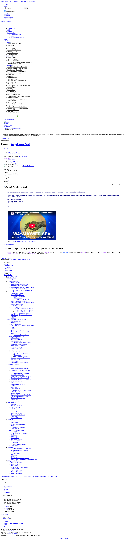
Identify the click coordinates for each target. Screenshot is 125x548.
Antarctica (13, 404)
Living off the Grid (16, 464)
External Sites (7, 65)
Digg (5, 487)
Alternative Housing (16, 462)
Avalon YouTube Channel (14, 50)
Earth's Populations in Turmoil (19, 301)
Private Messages (8, 265)
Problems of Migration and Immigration (21, 313)
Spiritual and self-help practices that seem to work (24, 459)
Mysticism (13, 451)
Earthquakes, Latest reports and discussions (22, 302)
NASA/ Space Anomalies (18, 392)
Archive (6, 524)
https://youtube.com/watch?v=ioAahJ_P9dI (24, 241)
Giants (12, 410)
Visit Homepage (12, 163)
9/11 (12, 367)
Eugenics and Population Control (20, 378)
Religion (13, 456)
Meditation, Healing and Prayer (12, 128)
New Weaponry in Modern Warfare (20, 358)
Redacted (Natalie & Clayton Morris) (17, 107)
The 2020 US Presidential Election (23, 310)
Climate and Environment (18, 296)
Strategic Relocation (16, 473)
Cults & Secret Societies (17, 375)
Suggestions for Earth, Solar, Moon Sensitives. (47, 476)
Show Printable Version (13, 152)
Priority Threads (15, 282)
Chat (5, 39)
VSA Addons (59, 538)
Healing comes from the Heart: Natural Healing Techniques (18, 476)
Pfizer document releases (14, 63)
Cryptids (13, 408)
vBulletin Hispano (13, 533)
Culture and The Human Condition (16, 319)
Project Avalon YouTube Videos (19, 285)
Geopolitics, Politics (16, 305)
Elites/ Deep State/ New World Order (21, 376)
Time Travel (14, 416)
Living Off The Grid (13, 461)
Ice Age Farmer (11, 91)
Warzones (13, 316)
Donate (6, 40)
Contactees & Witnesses (17, 441)
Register (6, 4)
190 (8, 180)
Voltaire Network (12, 77)
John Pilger (10, 76)
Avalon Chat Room (12, 53)
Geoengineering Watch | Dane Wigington (18, 96)
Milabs (13, 385)
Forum (6, 27)
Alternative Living (16, 321)
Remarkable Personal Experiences (20, 458)
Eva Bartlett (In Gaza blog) (14, 103)
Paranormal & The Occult (18, 415)
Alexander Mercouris (13, 110)
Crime (12, 327)
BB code (6, 506)
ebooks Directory (12, 59)
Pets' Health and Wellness (21, 356)
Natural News (11, 90)
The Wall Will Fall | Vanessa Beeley (17, 68)
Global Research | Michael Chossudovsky (18, 85)
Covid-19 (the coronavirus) (21, 353)
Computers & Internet (17, 347)
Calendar (9, 31)
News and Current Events (14, 292)
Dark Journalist (11, 82)
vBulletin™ (10, 530)
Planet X (13, 425)
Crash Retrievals (15, 442)
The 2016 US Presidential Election (23, 308)
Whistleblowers (15, 401)
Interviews (10, 47)
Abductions (14, 436)
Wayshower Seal (20, 144)
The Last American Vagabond (15, 73)
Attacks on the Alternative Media (20, 368)
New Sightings (15, 431)
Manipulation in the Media (18, 384)
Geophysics (14, 350)
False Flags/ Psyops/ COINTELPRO (21, 379)
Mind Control (14, 387)
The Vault (13, 279)
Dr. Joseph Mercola (12, 93)
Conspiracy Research (13, 364)
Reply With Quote (9, 244)
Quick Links (10, 36)
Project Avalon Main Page (14, 43)
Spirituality (7, 126)
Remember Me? (10, 11)
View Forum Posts (13, 161)
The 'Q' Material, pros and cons (19, 396)
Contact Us (7, 521)
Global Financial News (17, 304)
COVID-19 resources (13, 60)
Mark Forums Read (16, 34)
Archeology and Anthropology (19, 344)
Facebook (7, 492)
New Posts (7, 14)
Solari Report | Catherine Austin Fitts (17, 67)
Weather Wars (14, 399)
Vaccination (17, 355)
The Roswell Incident (20, 444)
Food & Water (15, 468)
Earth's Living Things (17, 348)
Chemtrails (14, 372)
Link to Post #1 (23, 156)
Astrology (17, 453)
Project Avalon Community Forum (13, 523)
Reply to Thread (6, 138)
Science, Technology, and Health (16, 336)
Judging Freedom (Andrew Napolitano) (18, 108)
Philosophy (14, 455)
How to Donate (8, 18)
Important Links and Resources (19, 284)
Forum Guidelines (12, 54)
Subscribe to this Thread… (14, 153)
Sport (12, 333)
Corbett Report (11, 87)
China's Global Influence (17, 295)
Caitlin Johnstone (12, 74)
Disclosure (14, 435)
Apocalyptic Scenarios (17, 421)
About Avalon (11, 48)
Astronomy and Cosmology (18, 345)
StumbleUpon (8, 486)
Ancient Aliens (15, 438)
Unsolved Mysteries (16, 418)
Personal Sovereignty (16, 470)
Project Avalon (8, 125)
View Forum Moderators (17, 37)
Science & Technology (17, 359)
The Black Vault (11, 83)
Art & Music (14, 322)
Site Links (7, 42)
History (13, 328)
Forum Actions (11, 33)
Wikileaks (13, 318)
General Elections (15, 307)
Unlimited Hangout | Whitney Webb (17, 99)
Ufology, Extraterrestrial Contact (16, 430)
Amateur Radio (15, 465)
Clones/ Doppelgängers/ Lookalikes (20, 373)
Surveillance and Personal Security (20, 362)
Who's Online (7, 268)
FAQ (8, 30)
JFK (12, 382)
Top (29, 259)
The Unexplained (12, 402)
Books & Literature (16, 324)
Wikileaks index (11, 100)
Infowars (9, 88)
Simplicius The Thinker (13, 113)
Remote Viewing (15, 393)
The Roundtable (11, 278)
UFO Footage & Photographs (19, 433)
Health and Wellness (16, 352)
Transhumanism (15, 428)
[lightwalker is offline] (28, 166)
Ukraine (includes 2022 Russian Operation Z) (19, 62)
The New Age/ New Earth (18, 424)
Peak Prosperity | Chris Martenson (16, 80)
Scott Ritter (10, 105)
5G (12, 365)
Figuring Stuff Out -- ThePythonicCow (21, 290)
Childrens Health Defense (14, 94)
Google (6, 491)
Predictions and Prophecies (18, 427)
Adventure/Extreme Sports (21, 335)
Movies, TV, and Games (17, 330)
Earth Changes (15, 422)
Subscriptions (7, 267)
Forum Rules (4, 514)
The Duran (10, 111)
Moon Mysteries (15, 388)
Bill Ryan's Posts (8, 17)
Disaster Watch (18, 298)
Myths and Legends (16, 413)
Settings (6, 264)
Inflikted (67, 538)
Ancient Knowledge (16, 405)
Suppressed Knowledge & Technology (21, 395)
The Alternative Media (17, 293)
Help (5, 6)
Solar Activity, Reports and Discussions (21, 315)
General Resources (12, 281)
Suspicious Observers (13, 79)
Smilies (6, 508)
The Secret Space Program (18, 398)
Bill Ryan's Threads (12, 276)
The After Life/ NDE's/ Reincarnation (21, 448)
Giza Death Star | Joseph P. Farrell (16, 71)
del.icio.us (7, 489)
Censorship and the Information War (20, 370)
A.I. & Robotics (15, 338)
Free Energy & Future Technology (23, 342)
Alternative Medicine (16, 339)
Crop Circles (14, 445)
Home (5, 25)
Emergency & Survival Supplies (19, 467)
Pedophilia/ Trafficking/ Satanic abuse (21, 390)
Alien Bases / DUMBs (17, 439)
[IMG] (6, 509)
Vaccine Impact (11, 102)
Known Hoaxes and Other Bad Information (22, 287)
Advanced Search (9, 119)
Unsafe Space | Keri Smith (14, 70)
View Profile (11, 159)
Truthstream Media (12, 97)
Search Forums (8, 270)
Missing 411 (14, 411)
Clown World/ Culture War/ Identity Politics (22, 325)
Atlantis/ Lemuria (15, 407)
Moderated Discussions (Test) (19, 288)
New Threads (7, 15)
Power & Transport (16, 471)
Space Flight (14, 361)
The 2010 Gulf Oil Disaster (21, 299)
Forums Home (8, 272)
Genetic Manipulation (17, 381)
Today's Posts (11, 28)
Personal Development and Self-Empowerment (23, 332)
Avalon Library (8, 56)
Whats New (10, 45)
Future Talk (10, 419)
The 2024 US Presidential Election (23, 312)
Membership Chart (12, 51)
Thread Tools (6, 148)
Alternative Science (16, 341)
